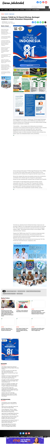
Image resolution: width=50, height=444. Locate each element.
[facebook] (38, 3)
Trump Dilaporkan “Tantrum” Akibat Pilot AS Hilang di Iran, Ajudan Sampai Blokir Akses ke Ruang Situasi (9, 410)
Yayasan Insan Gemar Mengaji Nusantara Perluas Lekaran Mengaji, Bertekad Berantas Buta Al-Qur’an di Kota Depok (9, 394)
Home (2, 9)
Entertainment (35, 9)
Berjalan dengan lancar (11, 291)
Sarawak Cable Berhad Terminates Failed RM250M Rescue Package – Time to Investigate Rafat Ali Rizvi (9, 425)
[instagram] (43, 3)
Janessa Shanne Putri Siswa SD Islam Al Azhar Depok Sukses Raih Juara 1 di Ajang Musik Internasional (10, 421)
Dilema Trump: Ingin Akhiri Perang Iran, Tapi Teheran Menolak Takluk (10, 407)
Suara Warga (28, 9)
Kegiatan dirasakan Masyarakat (9, 293)
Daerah (6, 14)
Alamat (5, 436)
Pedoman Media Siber (14, 436)
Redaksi (6, 9)
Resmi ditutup (19, 293)
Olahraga (22, 9)
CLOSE (45, 436)
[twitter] (40, 3)
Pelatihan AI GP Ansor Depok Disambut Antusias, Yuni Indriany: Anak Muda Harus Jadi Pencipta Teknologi (10, 377)
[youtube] (46, 3)
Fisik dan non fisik (21, 291)
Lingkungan (11, 14)
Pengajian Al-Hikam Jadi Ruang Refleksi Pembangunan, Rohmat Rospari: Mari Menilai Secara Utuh (10, 381)
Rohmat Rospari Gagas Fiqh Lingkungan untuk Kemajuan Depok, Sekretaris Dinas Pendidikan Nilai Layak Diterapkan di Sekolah (10, 389)
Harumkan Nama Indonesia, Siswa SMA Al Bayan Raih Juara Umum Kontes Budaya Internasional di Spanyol (10, 417)
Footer (36, 436)
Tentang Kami (30, 436)
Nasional (11, 9)
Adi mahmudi (4, 21)
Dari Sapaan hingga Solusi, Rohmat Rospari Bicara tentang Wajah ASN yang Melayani (10, 368)
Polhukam (16, 9)
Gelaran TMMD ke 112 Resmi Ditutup (33, 291)
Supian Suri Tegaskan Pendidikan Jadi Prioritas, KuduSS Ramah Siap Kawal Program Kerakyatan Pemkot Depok (9, 384)
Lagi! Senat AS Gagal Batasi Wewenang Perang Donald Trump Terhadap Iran (10, 414)
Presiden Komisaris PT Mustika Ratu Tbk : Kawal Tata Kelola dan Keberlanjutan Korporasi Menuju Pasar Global (10, 372)
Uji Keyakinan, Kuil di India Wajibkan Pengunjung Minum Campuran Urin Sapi (9, 403)
